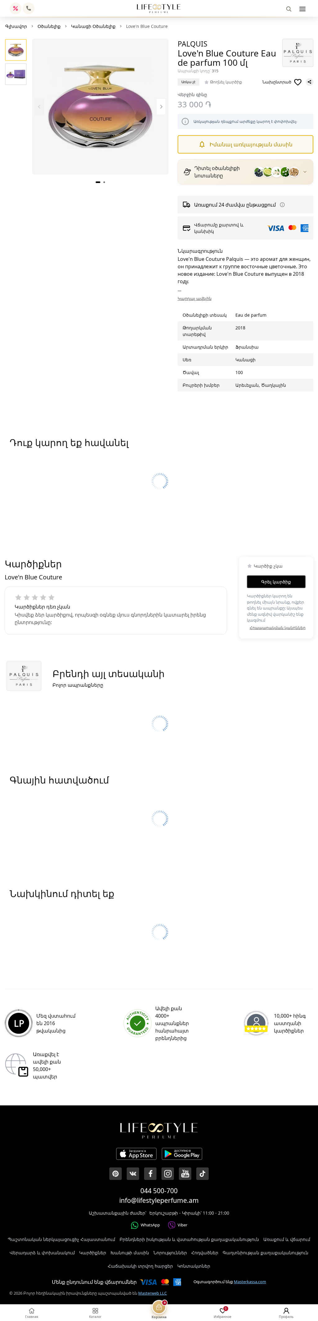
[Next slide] (161, 106)
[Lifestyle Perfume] (158, 8)
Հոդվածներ (204, 1253)
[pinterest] (115, 1173)
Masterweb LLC (152, 1293)
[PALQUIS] (297, 53)
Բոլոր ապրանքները (77, 685)
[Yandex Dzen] (202, 1173)
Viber (182, 1225)
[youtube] (185, 1173)
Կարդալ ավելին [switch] (194, 298)
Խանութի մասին (130, 1253)
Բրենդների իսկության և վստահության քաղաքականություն (189, 1239)
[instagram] (167, 1173)
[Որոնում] (289, 9)
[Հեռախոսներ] (28, 8)
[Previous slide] (39, 106)
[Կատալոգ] (302, 9)
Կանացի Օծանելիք (93, 26)
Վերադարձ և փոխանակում (42, 1253)
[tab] (98, 182)
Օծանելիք (49, 26)
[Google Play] (182, 1154)
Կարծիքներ (92, 1253)
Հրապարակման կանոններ (278, 627)
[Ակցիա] (15, 8)
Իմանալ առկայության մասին (251, 144)
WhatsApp (150, 1225)
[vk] (133, 1173)
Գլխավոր (16, 26)
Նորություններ (170, 1253)
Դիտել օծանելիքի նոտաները (217, 172)
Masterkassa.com (250, 1281)
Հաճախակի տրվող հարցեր (140, 1266)
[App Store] (136, 1154)
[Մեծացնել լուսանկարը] (100, 106)
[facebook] (150, 1173)
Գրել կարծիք (276, 582)
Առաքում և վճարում (286, 1239)
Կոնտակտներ (193, 1266)
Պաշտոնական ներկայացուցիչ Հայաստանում (61, 1239)
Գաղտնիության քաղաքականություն (265, 1253)
